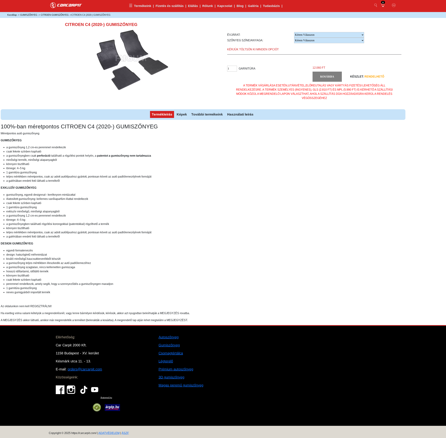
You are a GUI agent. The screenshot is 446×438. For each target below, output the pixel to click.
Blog (240, 6)
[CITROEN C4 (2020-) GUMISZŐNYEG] (136, 63)
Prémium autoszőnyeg (176, 369)
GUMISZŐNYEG (28, 15)
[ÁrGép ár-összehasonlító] (112, 407)
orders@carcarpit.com (85, 369)
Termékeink (142, 6)
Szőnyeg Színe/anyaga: (245, 40)
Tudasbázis (271, 6)
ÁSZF (125, 433)
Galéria (253, 6)
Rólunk (207, 6)
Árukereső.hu (106, 398)
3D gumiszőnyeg (171, 377)
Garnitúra (247, 68)
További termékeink (207, 114)
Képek (182, 114)
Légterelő (166, 361)
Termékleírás (162, 114)
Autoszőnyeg (169, 337)
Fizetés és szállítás (170, 6)
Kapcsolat (224, 6)
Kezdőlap (12, 15)
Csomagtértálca (171, 353)
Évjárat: (233, 34)
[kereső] (375, 5)
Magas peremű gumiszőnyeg (181, 385)
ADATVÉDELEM (109, 433)
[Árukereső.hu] (97, 407)
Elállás (193, 6)
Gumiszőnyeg (169, 345)
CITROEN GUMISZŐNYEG (55, 15)
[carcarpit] (66, 4)
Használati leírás (240, 114)
